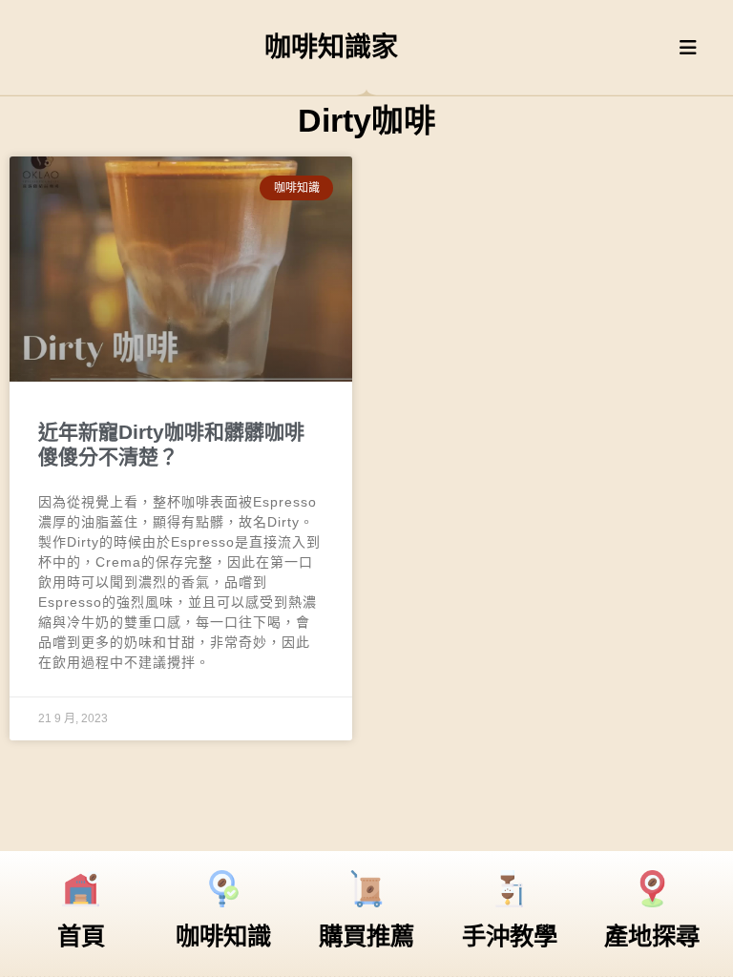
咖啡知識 (223, 936)
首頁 (81, 936)
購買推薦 (366, 936)
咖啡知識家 (331, 47)
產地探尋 (652, 936)
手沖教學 (509, 936)
